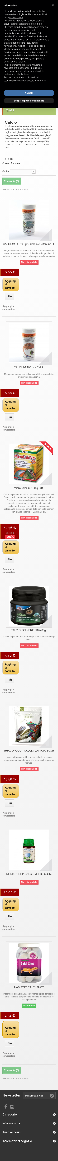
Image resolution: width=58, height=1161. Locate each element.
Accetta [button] (29, 93)
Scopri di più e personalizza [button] (29, 100)
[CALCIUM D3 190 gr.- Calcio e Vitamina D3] (29, 220)
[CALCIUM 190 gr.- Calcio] (29, 343)
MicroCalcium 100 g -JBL (29, 488)
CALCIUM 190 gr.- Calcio (29, 367)
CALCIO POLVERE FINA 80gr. (29, 630)
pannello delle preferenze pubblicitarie (24, 73)
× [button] (53, 5)
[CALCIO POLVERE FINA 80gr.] (29, 606)
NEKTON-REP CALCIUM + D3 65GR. (29, 874)
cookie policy (16, 17)
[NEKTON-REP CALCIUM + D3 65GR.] (29, 850)
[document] (29, 45)
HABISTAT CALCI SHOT (29, 987)
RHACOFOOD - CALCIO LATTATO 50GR (29, 750)
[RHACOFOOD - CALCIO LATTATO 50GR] (29, 726)
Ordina (5, 171)
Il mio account (12, 1132)
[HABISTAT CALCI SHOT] (29, 963)
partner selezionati (20, 23)
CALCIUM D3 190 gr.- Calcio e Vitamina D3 (29, 244)
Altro (7, 147)
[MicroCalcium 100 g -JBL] (29, 464)
